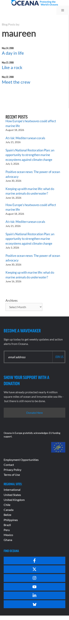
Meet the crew (16, 82)
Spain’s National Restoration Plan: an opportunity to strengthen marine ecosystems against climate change (30, 155)
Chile (7, 504)
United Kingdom (14, 499)
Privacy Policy (12, 469)
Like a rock (12, 67)
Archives (11, 300)
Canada (8, 509)
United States (12, 494)
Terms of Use (12, 474)
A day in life (13, 53)
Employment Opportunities (21, 459)
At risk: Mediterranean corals (26, 138)
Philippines (11, 520)
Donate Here (34, 412)
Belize (7, 514)
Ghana (8, 540)
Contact (9, 464)
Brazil (7, 525)
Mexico (8, 535)
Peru (7, 530)
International (12, 489)
